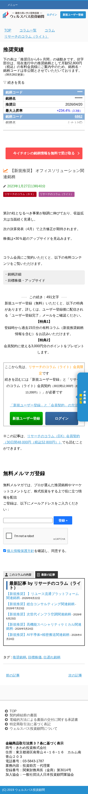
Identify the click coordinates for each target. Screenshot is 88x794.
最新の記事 (48, 574)
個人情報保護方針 (20, 551)
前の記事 (13, 675)
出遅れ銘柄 (51, 657)
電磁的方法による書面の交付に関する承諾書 (44, 719)
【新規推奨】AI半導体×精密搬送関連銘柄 (37, 634)
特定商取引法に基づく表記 (30, 724)
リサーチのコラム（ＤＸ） (19, 194)
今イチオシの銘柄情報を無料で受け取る (44, 153)
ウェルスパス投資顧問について (33, 728)
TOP (13, 711)
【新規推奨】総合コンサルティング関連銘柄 (40, 604)
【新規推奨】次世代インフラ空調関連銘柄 (38, 614)
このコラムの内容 (20, 574)
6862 (78, 116)
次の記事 (75, 675)
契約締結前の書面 (23, 715)
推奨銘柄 (19, 657)
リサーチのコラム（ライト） (56, 194)
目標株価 (35, 657)
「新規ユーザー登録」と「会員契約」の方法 (44, 405)
